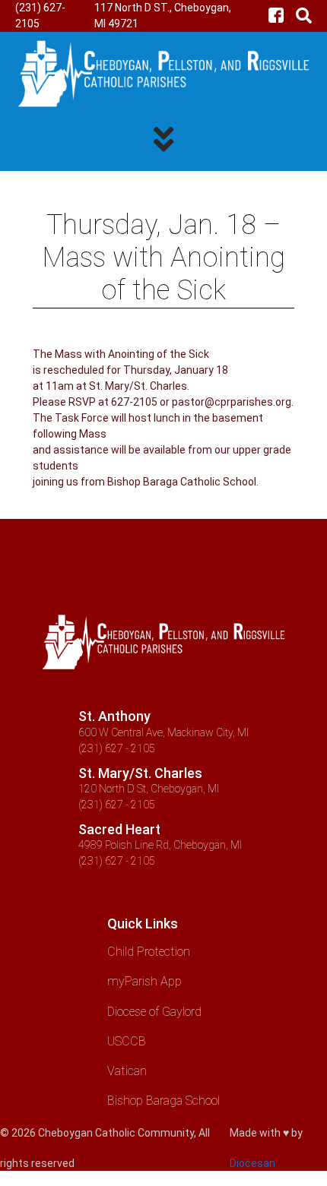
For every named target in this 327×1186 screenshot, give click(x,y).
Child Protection (148, 951)
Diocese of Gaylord (154, 1011)
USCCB (126, 1041)
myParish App (144, 981)
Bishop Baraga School (163, 1100)
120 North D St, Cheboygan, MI (148, 789)
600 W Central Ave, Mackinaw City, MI (163, 732)
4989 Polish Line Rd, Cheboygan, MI (160, 845)
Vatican (127, 1071)
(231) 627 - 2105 (116, 748)
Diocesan (252, 1163)
